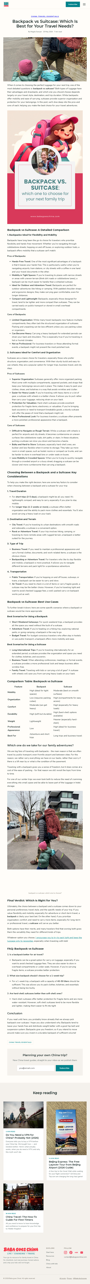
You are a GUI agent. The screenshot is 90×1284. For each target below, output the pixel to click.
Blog (48, 1260)
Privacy (69, 1278)
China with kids (52, 1263)
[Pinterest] (70, 1252)
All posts (63, 1278)
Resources (50, 1256)
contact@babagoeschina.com (75, 1257)
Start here (50, 1252)
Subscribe (72, 4)
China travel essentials (45, 16)
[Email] (81, 1252)
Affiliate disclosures (80, 1278)
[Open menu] (84, 4)
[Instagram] (65, 1252)
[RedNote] (76, 1252)
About (48, 1267)
